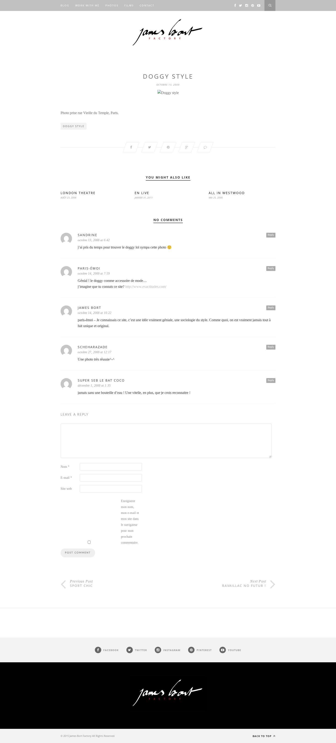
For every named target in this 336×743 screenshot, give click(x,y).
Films (129, 5)
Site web (66, 488)
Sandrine (87, 235)
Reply (271, 235)
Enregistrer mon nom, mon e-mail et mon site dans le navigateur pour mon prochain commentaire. (130, 521)
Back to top (262, 736)
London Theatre (78, 193)
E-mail (66, 477)
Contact (147, 5)
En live (142, 193)
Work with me (87, 5)
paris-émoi (89, 268)
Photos (111, 5)
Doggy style (73, 126)
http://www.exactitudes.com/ (145, 287)
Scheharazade (93, 347)
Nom (65, 466)
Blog (65, 5)
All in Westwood (227, 193)
